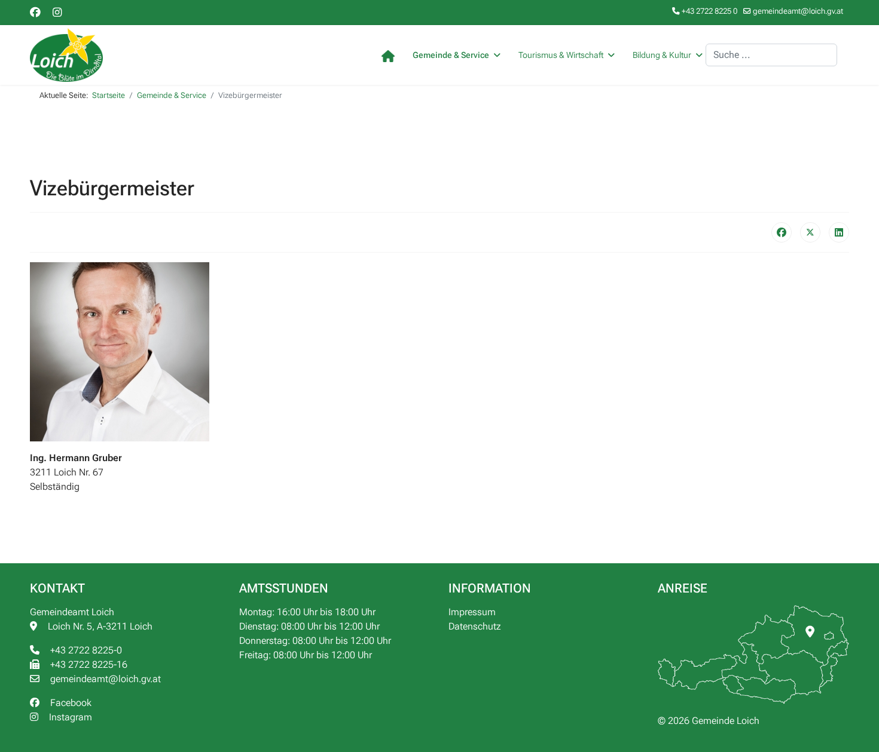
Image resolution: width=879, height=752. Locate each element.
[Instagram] (57, 13)
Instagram (68, 717)
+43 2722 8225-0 (83, 650)
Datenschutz (474, 626)
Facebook (68, 702)
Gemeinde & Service (451, 55)
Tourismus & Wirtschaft (560, 55)
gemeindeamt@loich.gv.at (798, 11)
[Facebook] (35, 13)
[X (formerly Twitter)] (810, 232)
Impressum (472, 612)
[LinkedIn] (839, 232)
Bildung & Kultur (662, 55)
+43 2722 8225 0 (709, 11)
